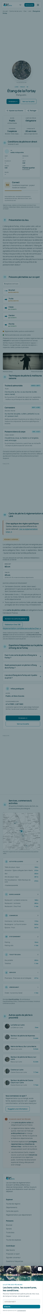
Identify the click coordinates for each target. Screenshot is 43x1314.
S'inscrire (7, 1307)
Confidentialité (21, 1310)
